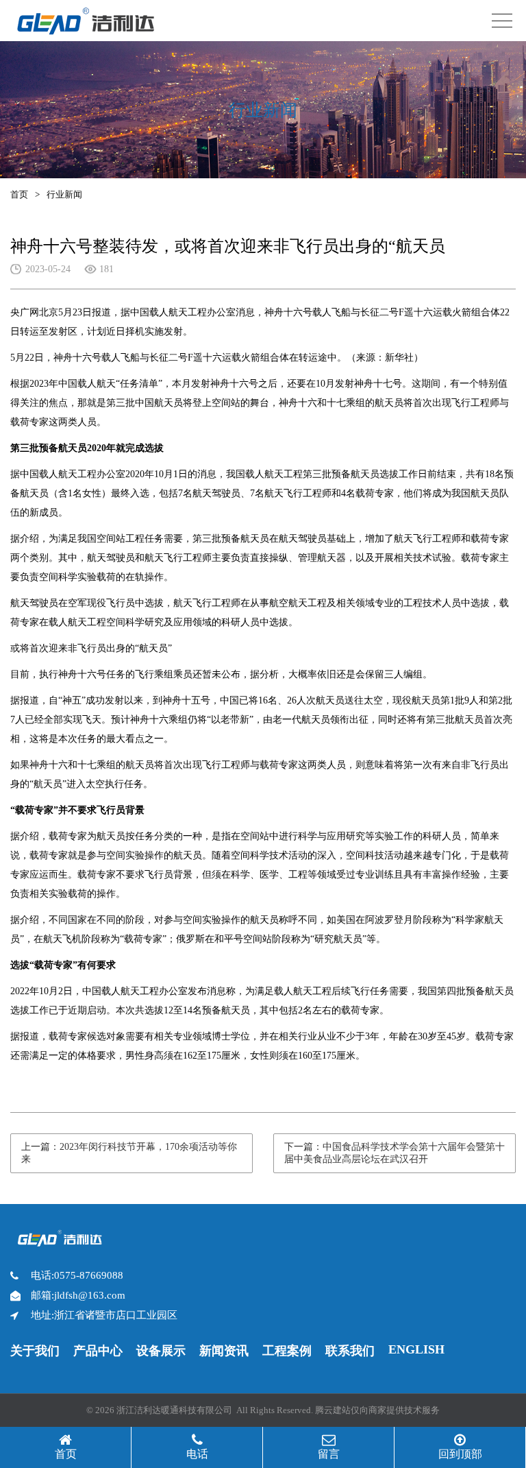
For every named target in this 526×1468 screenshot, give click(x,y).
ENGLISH (416, 1349)
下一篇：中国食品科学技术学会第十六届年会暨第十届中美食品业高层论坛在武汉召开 (394, 1153)
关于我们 (35, 1351)
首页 (19, 194)
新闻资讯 (224, 1351)
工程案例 (287, 1351)
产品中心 (98, 1351)
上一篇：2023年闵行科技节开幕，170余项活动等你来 (129, 1153)
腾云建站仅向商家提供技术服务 (377, 1410)
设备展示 (161, 1351)
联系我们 (350, 1351)
